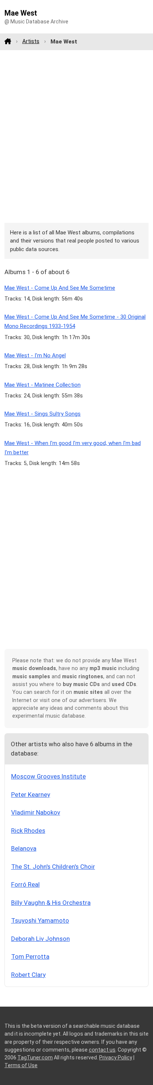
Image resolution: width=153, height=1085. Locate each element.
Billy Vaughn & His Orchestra (51, 902)
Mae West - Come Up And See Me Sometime (59, 288)
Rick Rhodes (28, 830)
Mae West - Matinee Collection (42, 384)
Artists (30, 41)
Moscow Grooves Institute (48, 776)
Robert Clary (28, 974)
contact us (102, 1050)
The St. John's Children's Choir (53, 866)
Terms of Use (21, 1065)
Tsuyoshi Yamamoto (40, 920)
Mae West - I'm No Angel (35, 355)
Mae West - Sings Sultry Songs (42, 413)
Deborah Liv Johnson (40, 938)
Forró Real (25, 884)
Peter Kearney (30, 794)
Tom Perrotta (30, 956)
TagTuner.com (35, 1057)
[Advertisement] (76, 136)
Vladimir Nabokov (35, 812)
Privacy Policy (115, 1057)
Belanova (23, 848)
